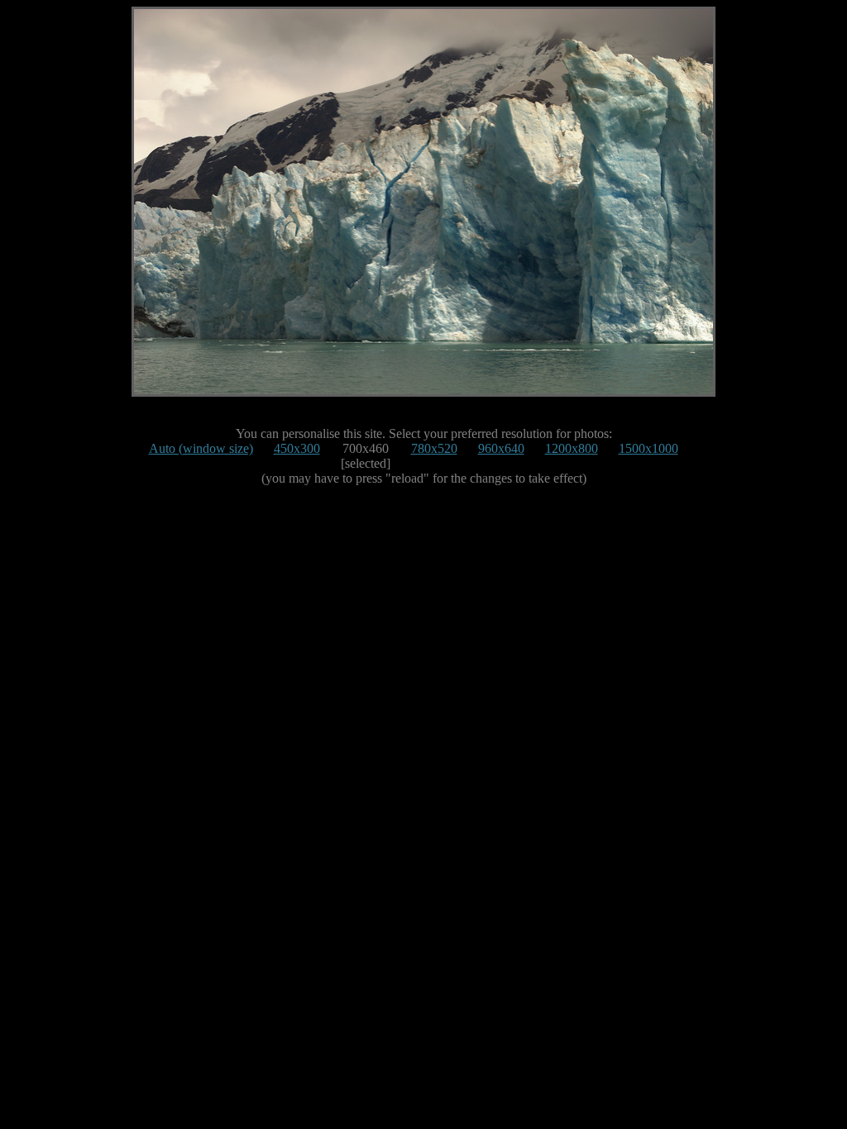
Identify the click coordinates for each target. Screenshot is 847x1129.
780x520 (434, 448)
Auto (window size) (201, 448)
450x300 (297, 448)
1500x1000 (648, 448)
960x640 (501, 448)
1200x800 (571, 448)
